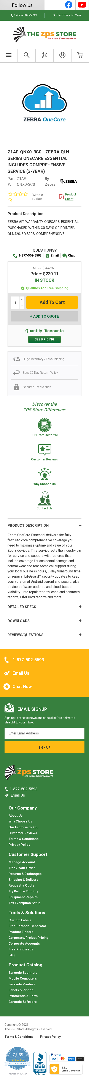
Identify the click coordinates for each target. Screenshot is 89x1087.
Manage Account (22, 862)
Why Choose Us (20, 821)
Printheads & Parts (23, 996)
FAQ (12, 955)
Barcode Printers (22, 984)
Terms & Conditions (23, 839)
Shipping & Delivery (23, 879)
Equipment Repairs (23, 897)
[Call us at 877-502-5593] (7, 789)
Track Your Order (22, 868)
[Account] (62, 55)
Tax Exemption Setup (25, 903)
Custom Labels (20, 920)
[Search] (26, 55)
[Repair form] (44, 55)
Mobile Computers (23, 978)
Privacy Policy (19, 845)
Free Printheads (21, 949)
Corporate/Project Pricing (29, 938)
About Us (15, 816)
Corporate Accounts (24, 943)
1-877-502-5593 (30, 255)
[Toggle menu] (9, 56)
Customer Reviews (23, 833)
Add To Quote (46, 316)
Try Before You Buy (23, 891)
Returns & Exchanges (25, 874)
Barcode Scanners (23, 972)
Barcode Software (23, 1002)
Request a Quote (21, 885)
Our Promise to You (67, 15)
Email (55, 255)
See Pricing (44, 339)
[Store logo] (29, 773)
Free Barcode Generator (27, 926)
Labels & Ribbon (21, 990)
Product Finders (21, 932)
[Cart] (80, 55)
